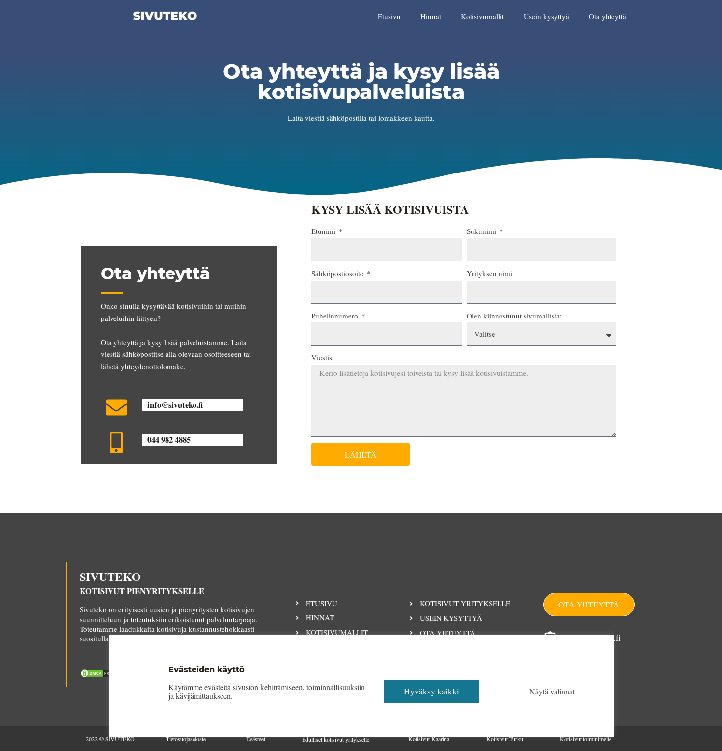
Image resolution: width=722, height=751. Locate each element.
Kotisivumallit (482, 16)
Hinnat (430, 16)
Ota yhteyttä (607, 16)
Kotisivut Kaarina (428, 739)
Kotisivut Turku (504, 739)
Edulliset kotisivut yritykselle (335, 739)
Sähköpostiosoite (338, 273)
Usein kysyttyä (546, 16)
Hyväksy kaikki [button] (431, 691)
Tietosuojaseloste (186, 739)
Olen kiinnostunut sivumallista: (514, 315)
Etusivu (389, 16)
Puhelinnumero (335, 315)
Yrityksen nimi (489, 273)
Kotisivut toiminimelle (585, 739)
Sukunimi (482, 231)
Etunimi (324, 231)
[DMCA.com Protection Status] (104, 672)
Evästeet (255, 739)
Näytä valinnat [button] (552, 691)
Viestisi (322, 357)
